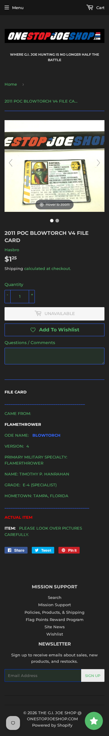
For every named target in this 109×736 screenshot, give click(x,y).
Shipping (14, 268)
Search (54, 597)
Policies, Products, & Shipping (54, 612)
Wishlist (54, 634)
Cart (99, 7)
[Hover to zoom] (54, 165)
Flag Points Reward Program (55, 619)
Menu (18, 7)
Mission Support (54, 604)
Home (11, 84)
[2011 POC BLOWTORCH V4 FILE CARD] (52, 220)
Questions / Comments (30, 342)
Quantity (14, 284)
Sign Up (93, 675)
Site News (55, 626)
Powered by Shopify (52, 725)
